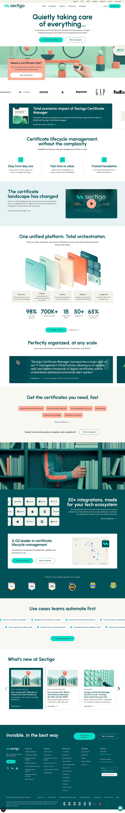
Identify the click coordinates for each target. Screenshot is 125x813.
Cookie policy (98, 797)
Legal (117, 797)
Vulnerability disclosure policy (67, 797)
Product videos (66, 787)
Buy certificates (26, 75)
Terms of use (41, 797)
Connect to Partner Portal (51, 769)
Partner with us (48, 751)
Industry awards (86, 761)
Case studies (66, 768)
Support (102, 1)
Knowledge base (67, 758)
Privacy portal (109, 797)
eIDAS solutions (29, 779)
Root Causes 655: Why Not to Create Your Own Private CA (24, 693)
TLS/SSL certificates (30, 751)
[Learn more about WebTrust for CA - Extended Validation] (74, 803)
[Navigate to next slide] (118, 688)
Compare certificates (31, 755)
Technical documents (68, 764)
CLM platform (47, 755)
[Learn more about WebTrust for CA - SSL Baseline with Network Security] (85, 803)
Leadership (84, 755)
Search (75, 1)
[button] (120, 808)
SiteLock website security (32, 766)
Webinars (65, 790)
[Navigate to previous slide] (6, 688)
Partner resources (49, 766)
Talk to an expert (107, 736)
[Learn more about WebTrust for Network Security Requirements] (64, 803)
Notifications (66, 781)
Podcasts (65, 784)
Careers (83, 758)
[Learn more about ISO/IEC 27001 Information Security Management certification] (100, 803)
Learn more (39, 124)
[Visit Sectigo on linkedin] (12, 768)
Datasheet (88, 689)
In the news (65, 751)
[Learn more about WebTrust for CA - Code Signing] (90, 803)
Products (28, 749)
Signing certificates (30, 763)
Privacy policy (52, 797)
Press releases (66, 761)
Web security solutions (50, 763)
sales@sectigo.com (105, 754)
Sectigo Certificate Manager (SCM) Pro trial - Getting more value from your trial (97, 694)
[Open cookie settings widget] (3, 809)
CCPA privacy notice (85, 797)
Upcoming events (67, 771)
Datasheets (65, 774)
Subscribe (11, 761)
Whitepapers (66, 777)
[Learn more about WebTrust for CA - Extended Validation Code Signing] (79, 803)
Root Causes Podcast (20, 689)
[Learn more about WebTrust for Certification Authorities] (69, 803)
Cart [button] (82, 1)
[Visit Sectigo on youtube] (17, 768)
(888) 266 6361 (108, 771)
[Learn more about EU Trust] (95, 803)
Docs (110, 1)
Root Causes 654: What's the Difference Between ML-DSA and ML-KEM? (58, 694)
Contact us (84, 764)
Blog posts (65, 755)
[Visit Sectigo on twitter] (8, 768)
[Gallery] (62, 92)
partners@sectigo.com (106, 762)
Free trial (118, 1)
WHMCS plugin (48, 773)
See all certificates (61, 422)
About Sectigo (85, 751)
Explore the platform (84, 736)
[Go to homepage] (14, 6)
